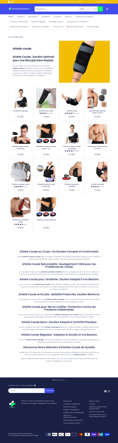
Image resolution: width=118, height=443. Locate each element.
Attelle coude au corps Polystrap (46, 185)
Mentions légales (69, 407)
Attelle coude (72, 111)
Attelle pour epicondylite (46, 220)
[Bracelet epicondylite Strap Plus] (20, 134)
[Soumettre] (100, 9)
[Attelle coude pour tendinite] (72, 172)
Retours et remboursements (70, 416)
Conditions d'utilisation (71, 404)
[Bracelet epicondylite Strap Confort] (97, 98)
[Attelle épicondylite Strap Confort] (97, 134)
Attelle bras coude (46, 111)
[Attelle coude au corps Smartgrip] (72, 134)
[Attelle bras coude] (46, 98)
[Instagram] (12, 2)
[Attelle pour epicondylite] (46, 207)
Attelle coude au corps (20, 184)
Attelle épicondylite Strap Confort (97, 147)
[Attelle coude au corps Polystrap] (46, 172)
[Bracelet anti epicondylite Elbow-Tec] (46, 134)
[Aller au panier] (107, 9)
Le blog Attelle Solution (71, 423)
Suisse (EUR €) (101, 2)
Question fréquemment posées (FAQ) (98, 408)
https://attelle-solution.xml (73, 420)
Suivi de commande (96, 412)
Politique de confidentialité (73, 412)
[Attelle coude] (72, 98)
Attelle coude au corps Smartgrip (72, 147)
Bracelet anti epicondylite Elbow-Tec (46, 147)
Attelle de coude (97, 184)
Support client (94, 401)
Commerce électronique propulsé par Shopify (23, 435)
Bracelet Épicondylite (64, 358)
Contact (92, 404)
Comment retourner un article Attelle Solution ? (97, 415)
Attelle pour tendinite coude (20, 221)
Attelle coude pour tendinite (72, 185)
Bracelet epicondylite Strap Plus (20, 147)
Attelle (77, 358)
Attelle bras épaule (20, 111)
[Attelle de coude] (97, 172)
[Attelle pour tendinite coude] (20, 207)
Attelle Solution (27, 434)
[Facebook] (9, 2)
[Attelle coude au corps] (20, 172)
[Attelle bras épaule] (20, 98)
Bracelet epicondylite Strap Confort (97, 112)
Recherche (67, 401)
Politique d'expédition (71, 410)
